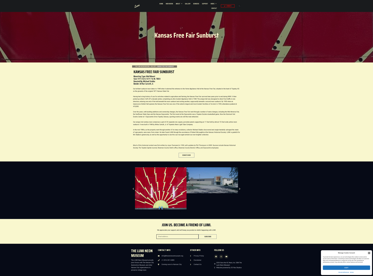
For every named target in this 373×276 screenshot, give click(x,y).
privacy (352, 272)
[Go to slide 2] (180, 211)
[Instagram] (221, 256)
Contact (214, 8)
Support (205, 3)
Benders (196, 3)
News (212, 3)
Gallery (188, 3)
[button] (369, 253)
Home (161, 3)
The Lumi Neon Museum (142, 66)
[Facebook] (216, 256)
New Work (169, 3)
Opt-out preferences (343, 272)
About (178, 3)
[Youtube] (226, 256)
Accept (346, 268)
